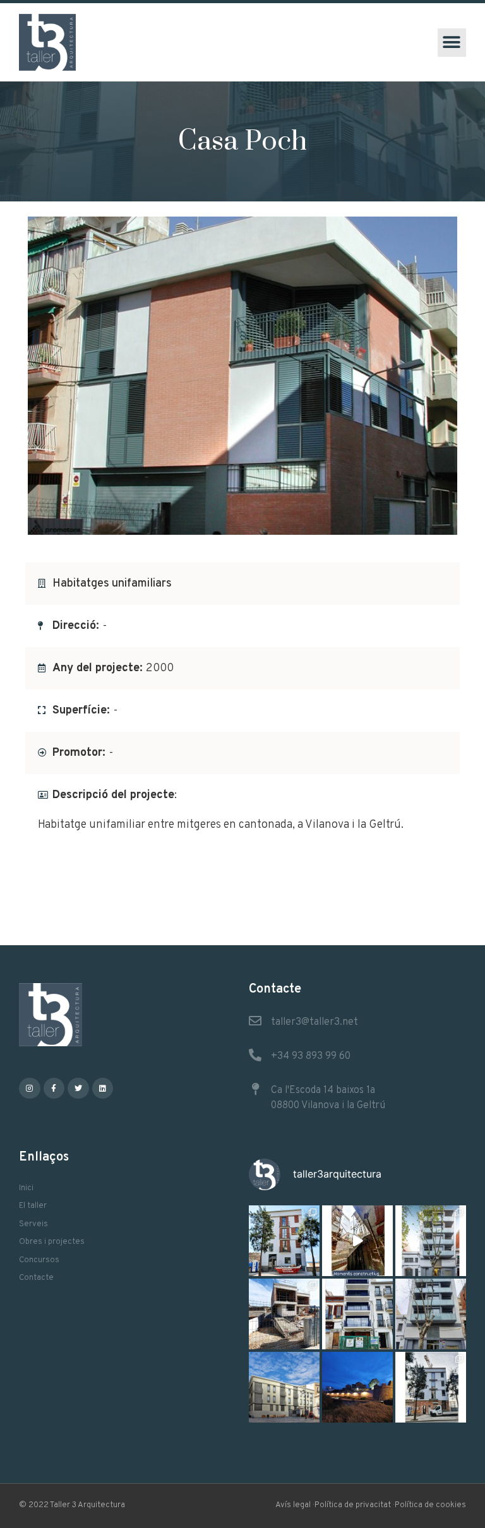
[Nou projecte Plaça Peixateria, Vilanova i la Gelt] (284, 1387)
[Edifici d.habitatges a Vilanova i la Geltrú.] (430, 1314)
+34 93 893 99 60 (310, 1056)
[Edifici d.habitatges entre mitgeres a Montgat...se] (430, 1387)
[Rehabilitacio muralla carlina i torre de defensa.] (357, 1387)
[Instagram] (29, 1088)
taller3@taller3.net (314, 1022)
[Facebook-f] (54, 1088)
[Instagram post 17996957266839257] (357, 1240)
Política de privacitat (352, 1505)
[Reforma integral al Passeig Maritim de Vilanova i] (357, 1314)
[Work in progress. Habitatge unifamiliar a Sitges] (284, 1314)
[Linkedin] (103, 1088)
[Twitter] (78, 1088)
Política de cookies (430, 1505)
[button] (452, 42)
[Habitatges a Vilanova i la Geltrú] (430, 1240)
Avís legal (293, 1505)
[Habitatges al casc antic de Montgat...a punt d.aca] (284, 1240)
